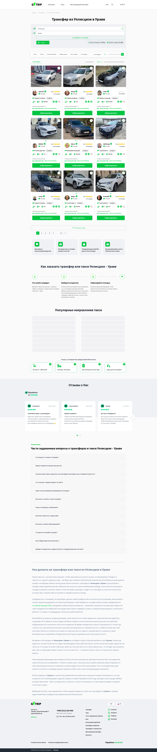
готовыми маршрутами (41, 605)
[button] (33, 129)
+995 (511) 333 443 (65, 710)
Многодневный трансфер (93, 732)
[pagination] (33, 233)
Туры (87, 713)
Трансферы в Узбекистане (94, 728)
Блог (87, 719)
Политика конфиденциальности (58, 742)
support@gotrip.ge (36, 713)
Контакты (89, 735)
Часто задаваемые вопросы (94, 716)
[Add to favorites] (58, 68)
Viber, (65, 713)
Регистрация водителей (93, 722)
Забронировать (46, 113)
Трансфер (41, 12)
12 (61, 233)
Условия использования (38, 742)
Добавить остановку (81, 38)
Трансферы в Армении (92, 725)
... (57, 233)
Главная (34, 12)
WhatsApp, (60, 713)
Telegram (69, 713)
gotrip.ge (33, 717)
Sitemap (55, 750)
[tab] (78, 457)
